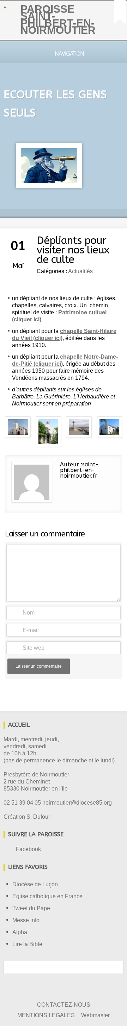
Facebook (28, 849)
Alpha (19, 932)
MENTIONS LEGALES (46, 1015)
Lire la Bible (27, 944)
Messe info (26, 920)
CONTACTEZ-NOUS (63, 1005)
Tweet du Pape (31, 908)
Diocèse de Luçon (35, 884)
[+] (120, 12)
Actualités (80, 271)
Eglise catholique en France (47, 896)
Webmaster (95, 1015)
